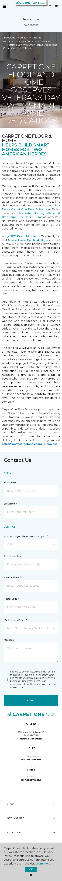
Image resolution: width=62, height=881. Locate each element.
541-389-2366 (31, 25)
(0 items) (56, 6)
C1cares (36, 37)
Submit (31, 700)
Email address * (12, 577)
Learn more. (43, 863)
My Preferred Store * (15, 620)
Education (14, 832)
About (23, 37)
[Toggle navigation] (5, 6)
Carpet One (8, 37)
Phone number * (13, 556)
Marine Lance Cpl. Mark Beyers (29, 240)
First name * (10, 482)
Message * (9, 640)
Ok (31, 869)
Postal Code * (11, 599)
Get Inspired (15, 818)
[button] (44, 6)
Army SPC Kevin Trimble (19, 236)
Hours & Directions (31, 738)
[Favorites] (50, 6)
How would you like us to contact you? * (26, 536)
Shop (10, 803)
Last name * (10, 504)
